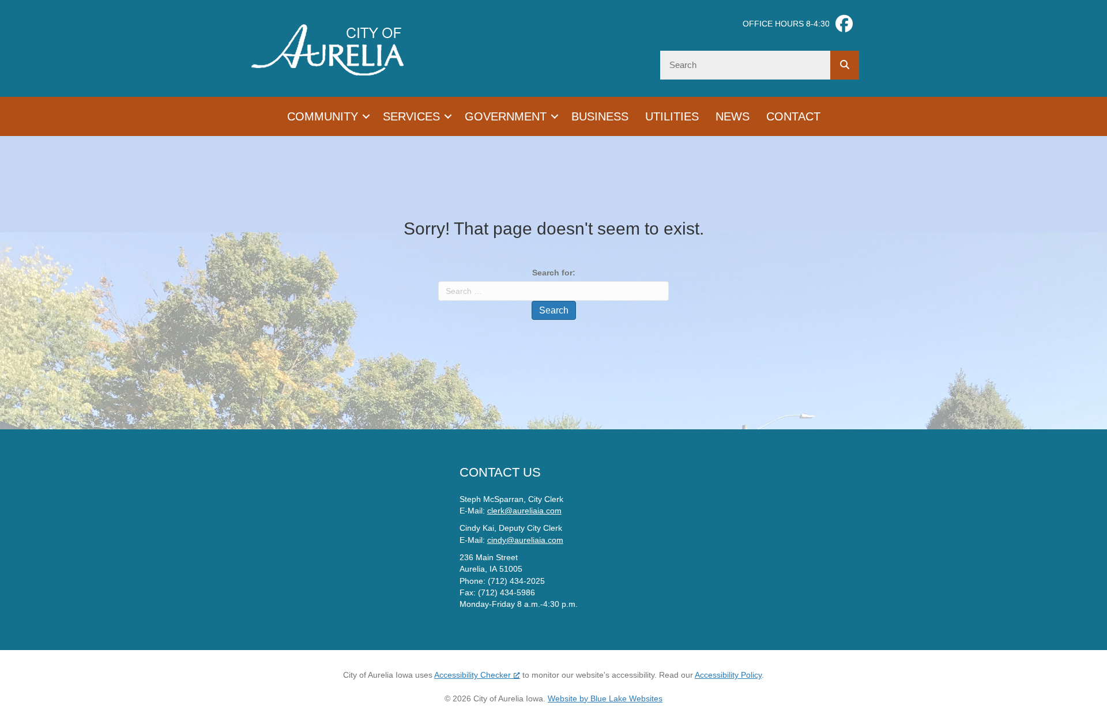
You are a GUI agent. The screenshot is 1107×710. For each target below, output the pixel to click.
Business (599, 116)
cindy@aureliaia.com (525, 540)
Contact (793, 116)
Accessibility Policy (728, 674)
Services (411, 116)
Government (506, 116)
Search (553, 310)
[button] (366, 116)
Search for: (553, 272)
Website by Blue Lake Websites (605, 698)
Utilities (672, 116)
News (733, 116)
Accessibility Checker (472, 674)
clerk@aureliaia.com (524, 510)
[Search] (844, 65)
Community (322, 116)
